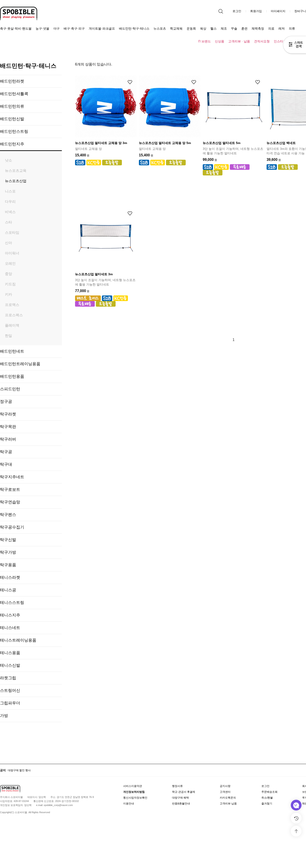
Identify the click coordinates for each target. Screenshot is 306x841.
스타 (8, 222)
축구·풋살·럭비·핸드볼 (16, 28)
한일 (8, 336)
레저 (281, 28)
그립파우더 (10, 703)
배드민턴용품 (12, 376)
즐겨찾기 (266, 803)
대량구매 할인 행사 (19, 770)
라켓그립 (8, 678)
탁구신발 (8, 539)
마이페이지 (278, 11)
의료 (271, 28)
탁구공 (6, 452)
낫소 (8, 160)
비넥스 (10, 212)
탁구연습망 (10, 502)
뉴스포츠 (159, 28)
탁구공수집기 (12, 527)
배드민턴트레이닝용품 (20, 364)
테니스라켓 (10, 577)
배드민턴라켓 (12, 81)
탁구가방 (8, 552)
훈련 (244, 28)
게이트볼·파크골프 (102, 28)
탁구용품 (8, 565)
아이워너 (12, 253)
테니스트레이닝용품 (18, 640)
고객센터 (225, 791)
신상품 (219, 41)
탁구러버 (8, 439)
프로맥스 (12, 305)
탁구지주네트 (12, 477)
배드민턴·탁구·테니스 (134, 28)
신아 (8, 243)
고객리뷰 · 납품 (239, 41)
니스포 (10, 191)
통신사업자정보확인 (135, 797)
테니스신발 (10, 665)
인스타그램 (281, 41)
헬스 (213, 28)
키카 (8, 294)
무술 (234, 28)
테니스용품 (10, 653)
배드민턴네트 (12, 351)
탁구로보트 (10, 489)
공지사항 (225, 786)
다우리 (10, 201)
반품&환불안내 (181, 803)
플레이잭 (12, 325)
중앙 (8, 274)
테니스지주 (10, 615)
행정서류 (177, 786)
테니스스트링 (12, 602)
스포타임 (12, 232)
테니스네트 (10, 627)
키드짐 (10, 284)
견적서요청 (262, 41)
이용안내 (128, 803)
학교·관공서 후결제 (183, 791)
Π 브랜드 (204, 41)
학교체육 (176, 28)
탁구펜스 (8, 514)
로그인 (237, 11)
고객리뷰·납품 (228, 803)
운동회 (191, 28)
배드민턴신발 (12, 119)
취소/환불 (267, 797)
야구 (56, 28)
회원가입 (256, 11)
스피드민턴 (10, 389)
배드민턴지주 (12, 144)
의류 (292, 28)
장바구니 (300, 11)
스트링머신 (10, 690)
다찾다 (294, 45)
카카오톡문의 (228, 797)
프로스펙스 (14, 315)
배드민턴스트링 (14, 131)
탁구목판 (8, 426)
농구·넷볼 (42, 28)
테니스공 (8, 590)
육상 (203, 28)
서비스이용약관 (132, 786)
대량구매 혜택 (180, 797)
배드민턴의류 (12, 106)
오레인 (10, 263)
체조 (224, 28)
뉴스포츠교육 (15, 171)
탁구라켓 (8, 414)
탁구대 (6, 464)
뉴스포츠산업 (15, 181)
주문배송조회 (269, 791)
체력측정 (258, 28)
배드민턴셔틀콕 (14, 94)
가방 (4, 715)
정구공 (6, 401)
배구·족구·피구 (74, 28)
